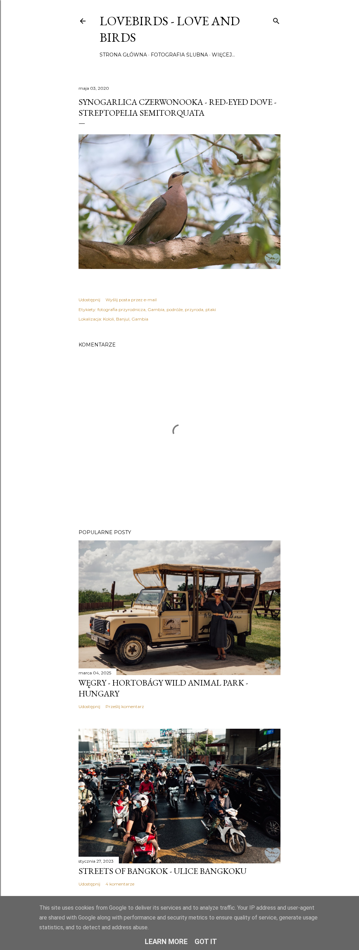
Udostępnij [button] (89, 299)
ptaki (210, 309)
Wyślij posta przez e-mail (131, 299)
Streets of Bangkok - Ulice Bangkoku (162, 870)
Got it (206, 941)
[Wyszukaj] (276, 19)
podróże (175, 309)
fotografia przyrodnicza (121, 309)
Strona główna (123, 55)
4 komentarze (120, 884)
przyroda (194, 309)
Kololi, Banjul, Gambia (125, 319)
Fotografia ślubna (179, 55)
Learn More (166, 941)
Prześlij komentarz (125, 706)
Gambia (156, 309)
